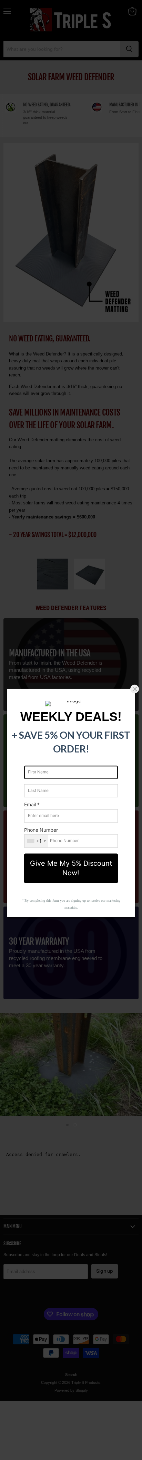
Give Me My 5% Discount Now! (71, 868)
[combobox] (36, 841)
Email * (32, 805)
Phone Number (41, 830)
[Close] (134, 689)
